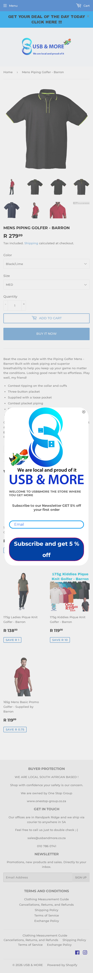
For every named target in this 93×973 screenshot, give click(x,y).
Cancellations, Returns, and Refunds (46, 904)
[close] (88, 16)
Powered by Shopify (62, 965)
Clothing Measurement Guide (46, 899)
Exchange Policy (46, 921)
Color (7, 255)
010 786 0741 (46, 846)
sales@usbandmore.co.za (47, 838)
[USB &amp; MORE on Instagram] (85, 953)
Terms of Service (46, 915)
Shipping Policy (46, 910)
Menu (13, 5)
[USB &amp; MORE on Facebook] (77, 953)
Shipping (31, 243)
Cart (86, 5)
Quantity (10, 296)
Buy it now (46, 334)
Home (8, 72)
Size (6, 276)
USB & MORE (33, 965)
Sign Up (81, 877)
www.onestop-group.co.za (46, 801)
